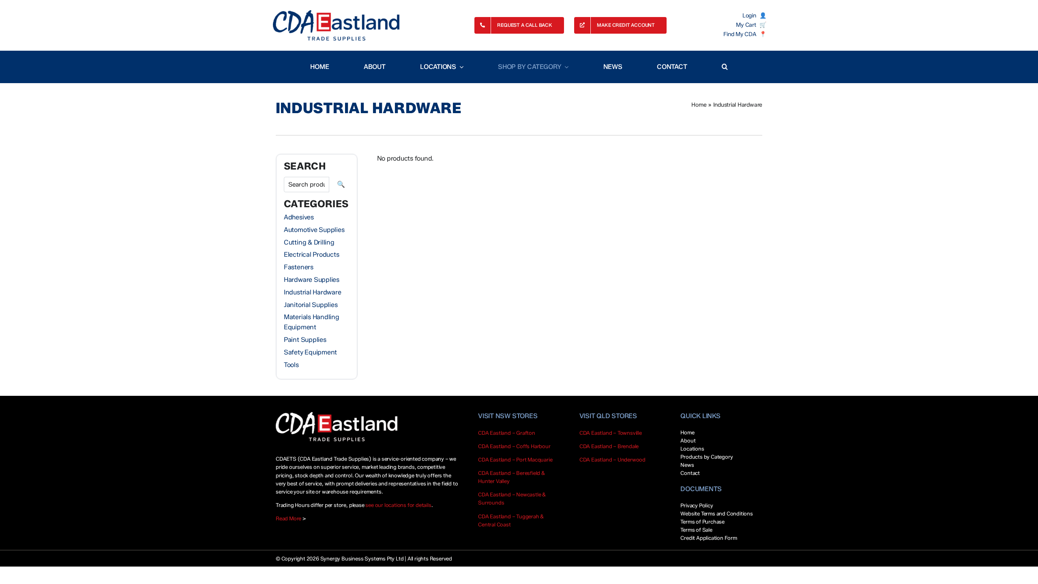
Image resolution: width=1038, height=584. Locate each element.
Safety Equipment (310, 352)
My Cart (746, 25)
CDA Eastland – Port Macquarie (515, 459)
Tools (291, 365)
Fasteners (298, 267)
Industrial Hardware (312, 292)
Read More (288, 518)
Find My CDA (739, 34)
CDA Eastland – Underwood (612, 459)
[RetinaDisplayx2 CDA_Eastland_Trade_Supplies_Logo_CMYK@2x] (336, 25)
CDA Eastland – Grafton (506, 432)
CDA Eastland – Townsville (610, 432)
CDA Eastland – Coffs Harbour (514, 446)
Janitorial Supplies (310, 305)
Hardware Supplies (311, 279)
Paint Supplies (305, 340)
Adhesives (299, 217)
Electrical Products (311, 254)
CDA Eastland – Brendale (609, 446)
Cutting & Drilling (309, 242)
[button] (725, 67)
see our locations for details (398, 505)
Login (749, 16)
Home (698, 104)
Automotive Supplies (314, 230)
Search (341, 184)
